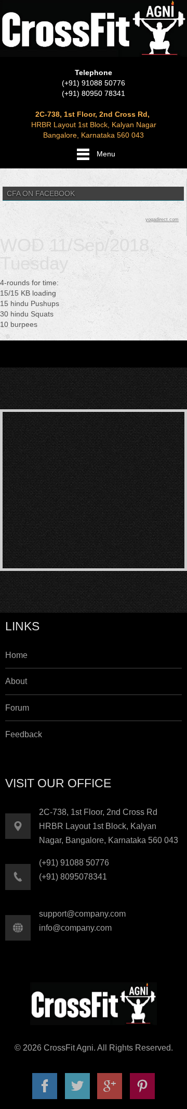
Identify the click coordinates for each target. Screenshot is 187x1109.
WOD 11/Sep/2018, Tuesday (77, 254)
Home (16, 655)
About (16, 681)
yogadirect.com (162, 219)
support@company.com (82, 913)
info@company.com (75, 927)
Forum (17, 707)
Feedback (23, 734)
